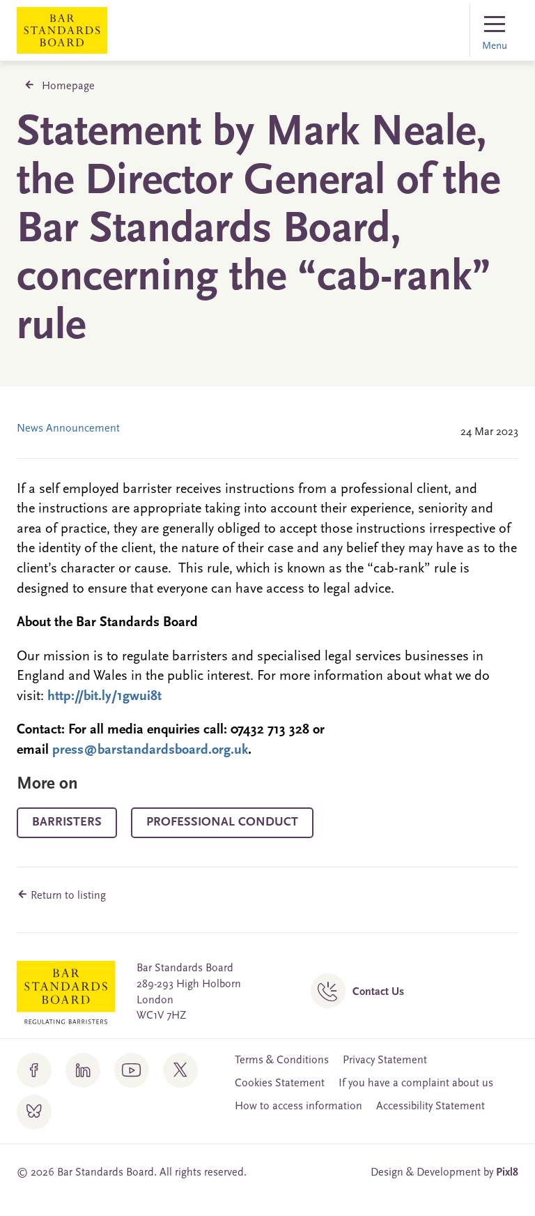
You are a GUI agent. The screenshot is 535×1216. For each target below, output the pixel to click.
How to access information (298, 1106)
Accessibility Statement (430, 1106)
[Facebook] (34, 1070)
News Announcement (68, 428)
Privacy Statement (385, 1060)
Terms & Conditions (282, 1060)
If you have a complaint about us (416, 1083)
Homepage (68, 86)
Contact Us (378, 992)
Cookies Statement (280, 1083)
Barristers (67, 822)
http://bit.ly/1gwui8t (104, 697)
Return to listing (67, 896)
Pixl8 (507, 1172)
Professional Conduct (222, 822)
